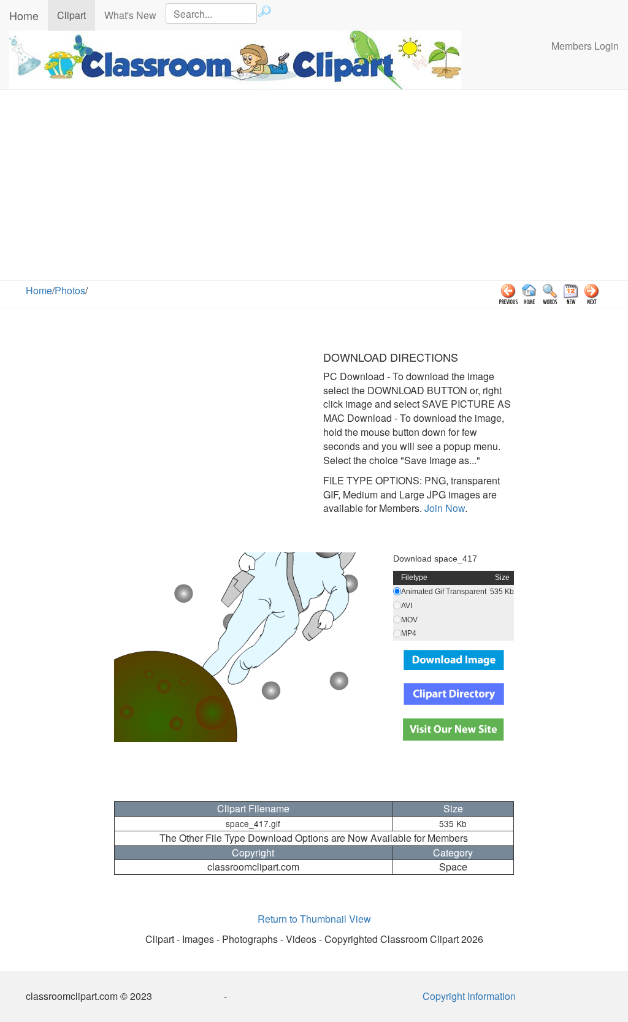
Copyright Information (469, 996)
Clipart (76, 14)
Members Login (585, 46)
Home (24, 15)
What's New (130, 15)
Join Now (443, 508)
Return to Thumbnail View (314, 919)
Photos (70, 290)
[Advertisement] (314, 188)
